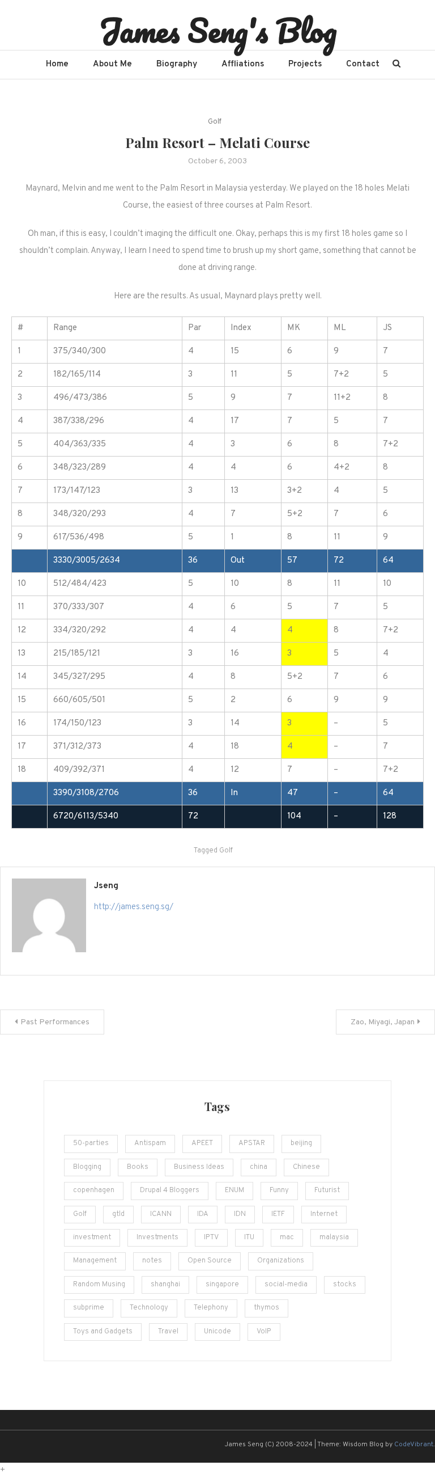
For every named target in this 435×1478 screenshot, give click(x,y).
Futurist (327, 1190)
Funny (279, 1190)
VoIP (264, 1331)
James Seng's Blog (217, 30)
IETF (278, 1214)
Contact (362, 64)
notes (152, 1260)
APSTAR (251, 1143)
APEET (202, 1143)
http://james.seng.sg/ (133, 907)
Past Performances (54, 1022)
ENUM (234, 1190)
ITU (249, 1237)
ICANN (161, 1214)
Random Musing (99, 1284)
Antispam (150, 1143)
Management (95, 1260)
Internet (324, 1214)
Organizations (280, 1260)
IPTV (211, 1237)
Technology (149, 1307)
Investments (157, 1237)
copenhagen (93, 1190)
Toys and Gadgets (103, 1331)
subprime (88, 1307)
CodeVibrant (413, 1444)
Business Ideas (199, 1167)
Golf (214, 121)
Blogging (87, 1167)
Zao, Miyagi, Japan (383, 1022)
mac (287, 1237)
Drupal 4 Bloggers (169, 1190)
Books (137, 1167)
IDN (240, 1214)
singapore (222, 1284)
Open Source (209, 1260)
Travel (168, 1331)
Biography (176, 64)
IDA (202, 1214)
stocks (344, 1284)
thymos (266, 1307)
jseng (106, 886)
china (258, 1167)
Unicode (217, 1331)
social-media (286, 1284)
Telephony (211, 1307)
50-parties (91, 1143)
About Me (112, 64)
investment (92, 1237)
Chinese (306, 1167)
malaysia (334, 1237)
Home (57, 64)
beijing (301, 1143)
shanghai (165, 1284)
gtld (118, 1214)
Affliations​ (242, 64)
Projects (305, 64)
